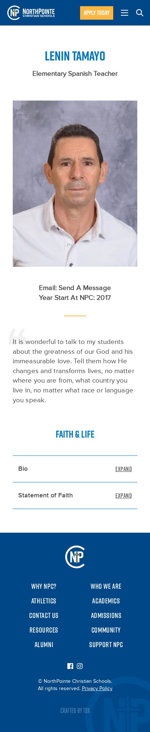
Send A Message (85, 288)
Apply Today (97, 12)
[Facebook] (70, 666)
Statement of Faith (45, 495)
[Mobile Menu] (124, 13)
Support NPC (106, 644)
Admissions (106, 615)
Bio (23, 469)
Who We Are (106, 586)
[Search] (140, 13)
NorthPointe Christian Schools (31, 12)
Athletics (43, 601)
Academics (106, 601)
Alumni (44, 644)
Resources (43, 630)
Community (106, 630)
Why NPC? (43, 586)
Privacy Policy (97, 688)
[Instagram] (80, 666)
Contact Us (44, 615)
